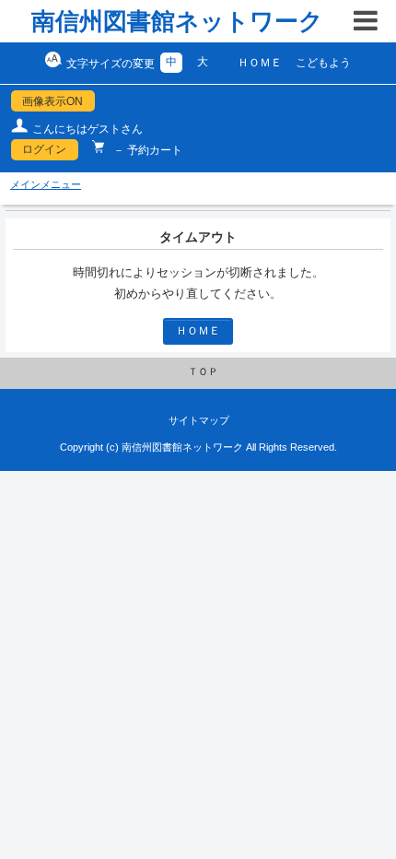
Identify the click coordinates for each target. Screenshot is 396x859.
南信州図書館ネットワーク (177, 21)
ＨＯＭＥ (260, 62)
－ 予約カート (146, 150)
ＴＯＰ (203, 371)
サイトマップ (199, 420)
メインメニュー (45, 184)
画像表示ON (52, 101)
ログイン (44, 149)
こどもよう (323, 62)
